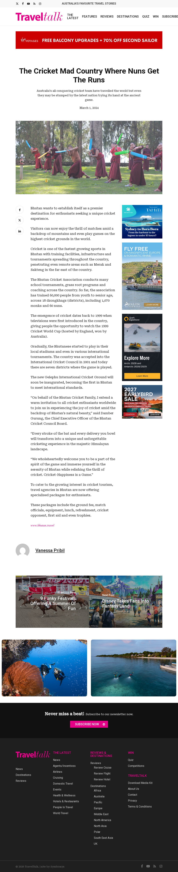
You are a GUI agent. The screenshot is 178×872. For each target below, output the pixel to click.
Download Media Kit (140, 783)
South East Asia (103, 837)
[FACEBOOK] (23, 3)
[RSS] (34, 3)
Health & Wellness (64, 795)
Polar (97, 832)
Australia (99, 796)
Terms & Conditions (140, 806)
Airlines (57, 771)
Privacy (132, 800)
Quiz (131, 760)
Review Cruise (102, 767)
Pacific (98, 802)
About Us (133, 788)
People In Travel (63, 807)
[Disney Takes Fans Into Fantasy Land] (125, 599)
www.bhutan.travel (42, 522)
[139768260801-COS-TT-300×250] (142, 417)
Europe (98, 808)
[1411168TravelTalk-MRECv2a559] (142, 237)
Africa (97, 790)
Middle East (101, 814)
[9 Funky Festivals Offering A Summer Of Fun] (52, 599)
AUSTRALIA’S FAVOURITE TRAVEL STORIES (89, 3)
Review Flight (102, 773)
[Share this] (20, 207)
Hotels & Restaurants (66, 801)
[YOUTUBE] (28, 3)
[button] (89, 724)
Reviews (21, 780)
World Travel (60, 813)
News (19, 769)
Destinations (23, 775)
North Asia (100, 826)
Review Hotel (102, 779)
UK (95, 843)
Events (57, 789)
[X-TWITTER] (17, 3)
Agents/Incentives (64, 766)
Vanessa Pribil (50, 547)
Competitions (136, 766)
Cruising (58, 777)
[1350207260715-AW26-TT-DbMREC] (142, 308)
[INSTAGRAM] (40, 3)
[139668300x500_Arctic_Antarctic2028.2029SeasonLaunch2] (142, 380)
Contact (132, 794)
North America (102, 820)
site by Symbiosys (52, 866)
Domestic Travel (63, 783)
